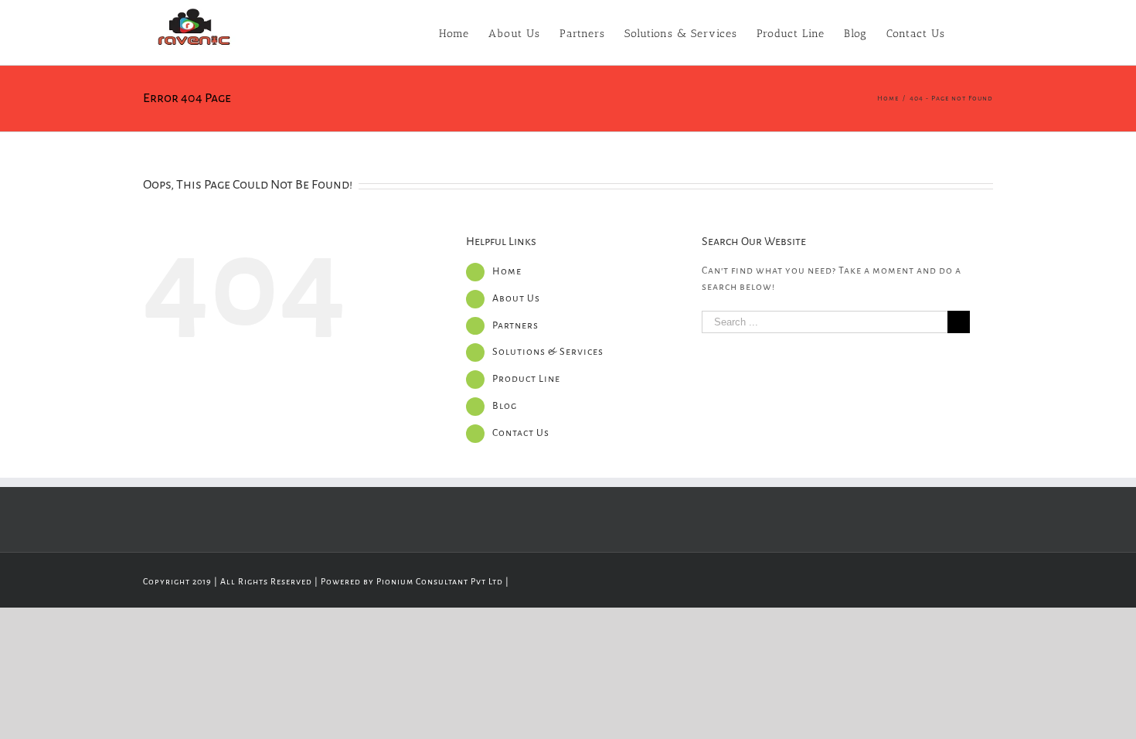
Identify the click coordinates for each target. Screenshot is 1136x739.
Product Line (526, 378)
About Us (516, 298)
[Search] (969, 32)
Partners (515, 325)
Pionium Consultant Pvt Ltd (439, 581)
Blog (504, 405)
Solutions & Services (548, 351)
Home (507, 271)
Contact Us (520, 432)
